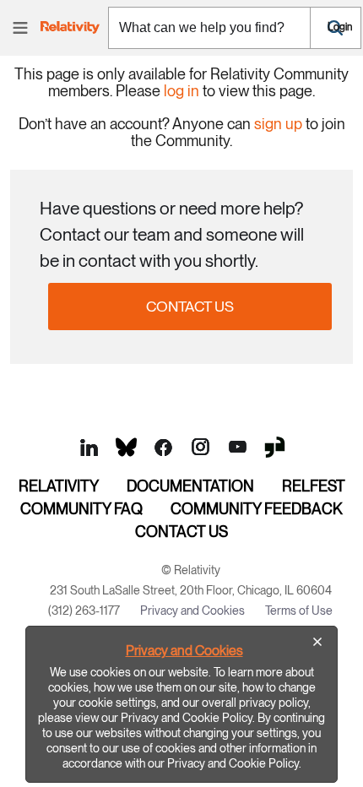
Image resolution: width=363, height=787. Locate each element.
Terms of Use (299, 610)
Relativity (59, 486)
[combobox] (209, 28)
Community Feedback (257, 509)
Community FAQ (81, 509)
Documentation (190, 486)
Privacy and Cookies (184, 651)
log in (181, 91)
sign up (278, 124)
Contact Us (190, 306)
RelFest (313, 486)
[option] (181, 704)
